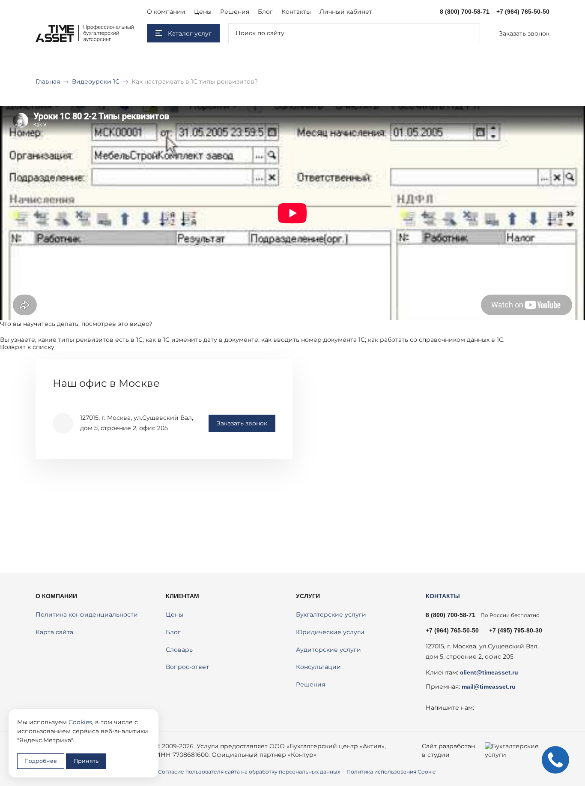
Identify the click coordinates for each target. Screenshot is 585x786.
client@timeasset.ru (489, 672)
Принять (86, 761)
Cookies (80, 722)
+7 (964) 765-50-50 (522, 11)
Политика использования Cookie (391, 771)
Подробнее (40, 761)
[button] (519, 33)
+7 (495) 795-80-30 (515, 630)
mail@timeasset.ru (489, 686)
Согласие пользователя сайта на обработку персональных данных (249, 771)
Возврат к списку (27, 347)
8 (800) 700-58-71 (464, 11)
